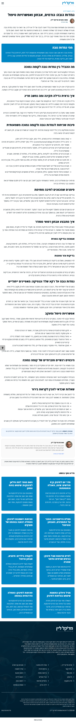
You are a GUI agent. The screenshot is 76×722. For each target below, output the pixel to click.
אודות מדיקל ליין (67, 665)
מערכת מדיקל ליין (57, 442)
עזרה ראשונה (19, 669)
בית (73, 11)
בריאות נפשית (42, 673)
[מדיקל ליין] (68, 3)
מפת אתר (69, 673)
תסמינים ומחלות (18, 685)
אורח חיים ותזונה (41, 665)
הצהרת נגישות (38, 720)
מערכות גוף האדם (17, 665)
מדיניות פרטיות (6, 710)
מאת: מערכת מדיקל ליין (59, 20)
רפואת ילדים (67, 11)
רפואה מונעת (19, 673)
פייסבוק (69, 677)
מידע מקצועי (68, 681)
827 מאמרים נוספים (59, 454)
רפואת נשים (19, 681)
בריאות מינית (43, 669)
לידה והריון (43, 685)
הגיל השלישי (43, 677)
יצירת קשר (69, 669)
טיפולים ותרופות (42, 681)
